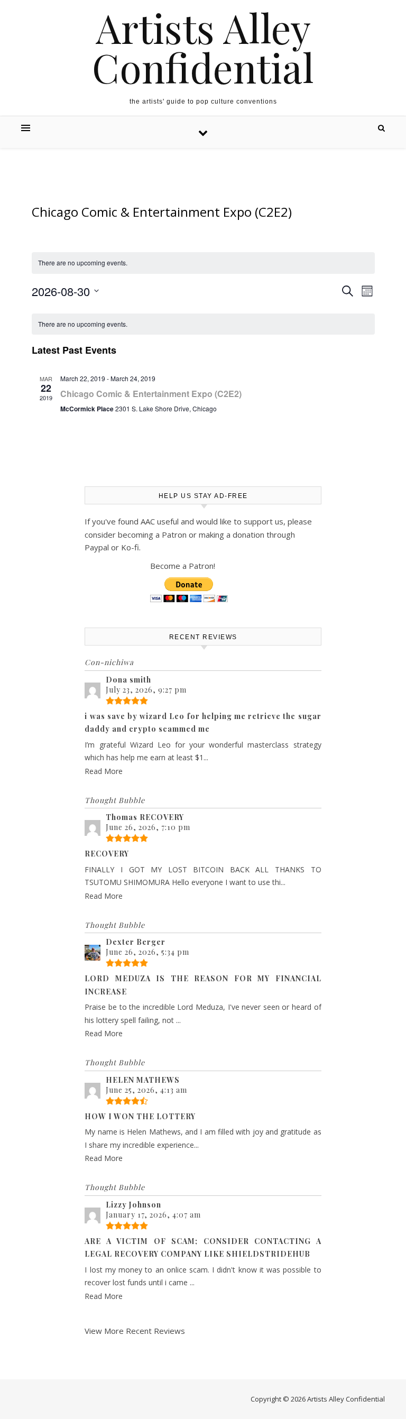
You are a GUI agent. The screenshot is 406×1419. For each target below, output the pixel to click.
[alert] (203, 324)
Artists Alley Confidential (203, 47)
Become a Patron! (182, 565)
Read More (104, 771)
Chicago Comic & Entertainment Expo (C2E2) (151, 394)
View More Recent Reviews (135, 1330)
